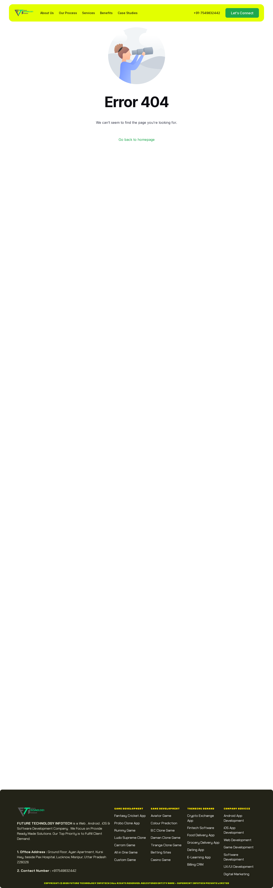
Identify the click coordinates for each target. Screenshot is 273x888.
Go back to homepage (137, 139)
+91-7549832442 (207, 13)
